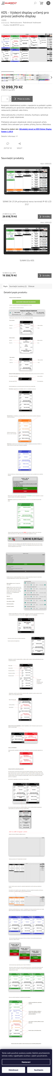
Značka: (13, 25)
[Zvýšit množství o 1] (10, 97)
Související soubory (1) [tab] (18, 286)
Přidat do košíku (23, 99)
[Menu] (48, 3)
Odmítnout (13, 1070)
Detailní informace (8, 136)
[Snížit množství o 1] (10, 100)
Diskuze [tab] (31, 286)
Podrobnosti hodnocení (32, 22)
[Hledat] (35, 3)
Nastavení (26, 1062)
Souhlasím (38, 1070)
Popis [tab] (5, 286)
